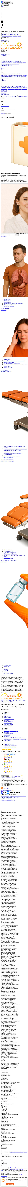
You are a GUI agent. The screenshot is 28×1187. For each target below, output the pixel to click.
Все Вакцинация (5, 675)
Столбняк (6, 670)
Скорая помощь (23, 75)
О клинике (3, 55)
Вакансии (18, 61)
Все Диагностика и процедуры (8, 560)
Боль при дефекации (9, 362)
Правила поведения (20, 86)
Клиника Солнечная (9, 744)
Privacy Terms (15, 797)
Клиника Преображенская (10, 745)
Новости (13, 61)
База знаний (4, 91)
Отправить (3, 1147)
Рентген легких (7, 549)
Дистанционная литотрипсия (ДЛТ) (13, 453)
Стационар (10, 75)
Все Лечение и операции (7, 459)
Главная (3, 113)
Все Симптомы (4, 370)
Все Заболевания (5, 308)
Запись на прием (5, 776)
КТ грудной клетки (8, 551)
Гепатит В (6, 666)
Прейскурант (7, 740)
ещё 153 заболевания (9, 306)
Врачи (2, 66)
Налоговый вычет (5, 87)
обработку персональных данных (18, 1152)
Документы (8, 61)
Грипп (5, 667)
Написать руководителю (19, 62)
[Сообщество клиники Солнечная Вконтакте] (13, 793)
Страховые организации (16, 87)
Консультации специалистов (14, 73)
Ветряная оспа (7, 665)
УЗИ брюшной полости (10, 552)
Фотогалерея (4, 62)
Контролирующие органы (7, 64)
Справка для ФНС (14, 89)
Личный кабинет (8, 725)
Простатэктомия (8, 454)
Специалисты (7, 717)
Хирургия (16, 75)
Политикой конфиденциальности (18, 1168)
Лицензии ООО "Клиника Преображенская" (15, 739)
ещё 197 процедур (8, 558)
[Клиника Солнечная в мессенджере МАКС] (4, 793)
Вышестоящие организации (11, 731)
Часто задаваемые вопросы (7, 86)
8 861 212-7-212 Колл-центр (9, 96)
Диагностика (4, 75)
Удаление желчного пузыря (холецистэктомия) (15, 449)
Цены (2, 79)
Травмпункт (4, 76)
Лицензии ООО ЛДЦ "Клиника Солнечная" (15, 737)
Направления (4, 78)
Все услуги (3, 73)
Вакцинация (10, 76)
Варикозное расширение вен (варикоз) (13, 303)
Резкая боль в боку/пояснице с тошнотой (14, 360)
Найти (16, 235)
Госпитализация (8, 723)
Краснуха (6, 669)
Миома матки (7, 299)
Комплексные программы (20, 76)
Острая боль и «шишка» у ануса (12, 363)
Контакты (3, 93)
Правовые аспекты (8, 733)
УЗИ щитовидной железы (10, 554)
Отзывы (3, 61)
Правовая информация (6, 797)
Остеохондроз (7, 302)
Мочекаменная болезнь (9, 304)
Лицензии (6, 720)
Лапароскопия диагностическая (12, 455)
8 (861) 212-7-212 (9, 700)
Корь (5, 671)
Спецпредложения (8, 721)
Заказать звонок (5, 709)
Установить (10, 1184)
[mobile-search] (3, 50)
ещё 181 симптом (8, 367)
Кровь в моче (7, 359)
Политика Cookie (21, 796)
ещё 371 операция (8, 457)
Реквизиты (10, 62)
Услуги (2, 68)
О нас (5, 729)
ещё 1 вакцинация (8, 673)
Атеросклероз (7, 300)
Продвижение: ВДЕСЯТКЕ (8, 800)
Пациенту (3, 80)
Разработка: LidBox (5, 798)
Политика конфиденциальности (10, 64)
